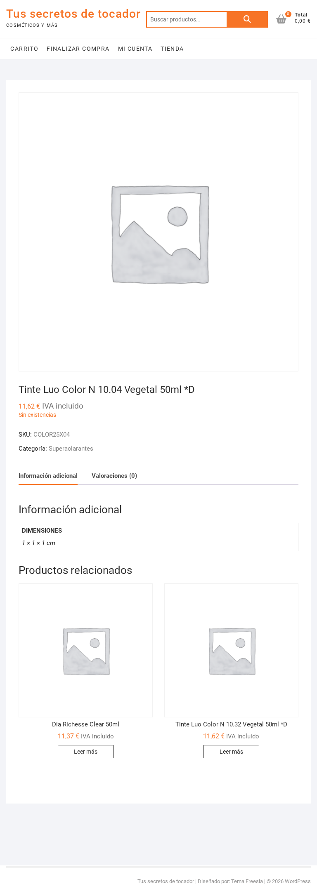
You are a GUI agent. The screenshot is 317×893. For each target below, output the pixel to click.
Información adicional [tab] (48, 475)
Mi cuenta (135, 48)
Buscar (247, 19)
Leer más (85, 751)
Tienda (172, 48)
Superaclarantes (71, 448)
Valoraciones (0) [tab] (114, 475)
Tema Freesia (247, 881)
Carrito (24, 48)
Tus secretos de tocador (73, 14)
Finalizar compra (78, 48)
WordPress (298, 881)
